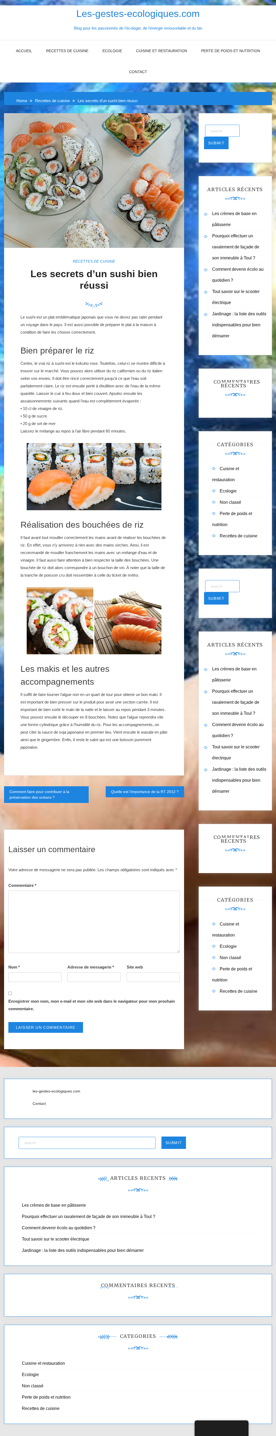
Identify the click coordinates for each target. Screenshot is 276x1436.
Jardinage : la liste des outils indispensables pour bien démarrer (239, 325)
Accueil (24, 51)
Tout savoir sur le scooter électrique (55, 1239)
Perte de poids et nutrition (230, 51)
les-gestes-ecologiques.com (56, 1091)
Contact (138, 72)
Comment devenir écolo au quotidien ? (58, 1228)
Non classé (230, 502)
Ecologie (112, 51)
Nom (14, 967)
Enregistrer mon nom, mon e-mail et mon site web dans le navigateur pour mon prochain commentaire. (91, 1005)
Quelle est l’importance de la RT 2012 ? (145, 792)
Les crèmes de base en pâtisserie (54, 1205)
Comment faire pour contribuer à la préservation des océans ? (39, 794)
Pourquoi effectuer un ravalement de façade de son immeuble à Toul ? (235, 247)
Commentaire (22, 885)
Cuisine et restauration (161, 51)
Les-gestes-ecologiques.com (138, 13)
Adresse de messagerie (90, 967)
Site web (135, 967)
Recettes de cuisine (67, 51)
